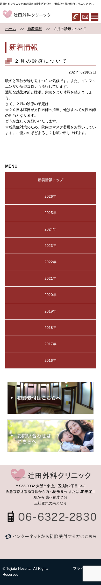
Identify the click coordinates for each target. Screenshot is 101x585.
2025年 (50, 213)
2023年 (50, 245)
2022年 (50, 262)
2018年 (50, 327)
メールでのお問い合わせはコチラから (50, 541)
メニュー (94, 17)
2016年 (50, 360)
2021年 (50, 278)
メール (85, 17)
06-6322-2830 (76, 17)
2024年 (50, 229)
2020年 (50, 295)
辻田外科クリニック (27, 16)
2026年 (50, 196)
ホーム (10, 29)
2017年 (50, 344)
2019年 (50, 311)
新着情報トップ (50, 180)
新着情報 (34, 29)
